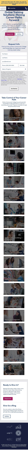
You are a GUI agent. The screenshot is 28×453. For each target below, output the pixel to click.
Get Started (14, 88)
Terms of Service (5, 445)
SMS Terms (19, 79)
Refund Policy (12, 445)
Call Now (19, 34)
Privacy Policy (4, 80)
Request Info (10, 34)
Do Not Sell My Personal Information (19, 446)
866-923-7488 (4, 84)
